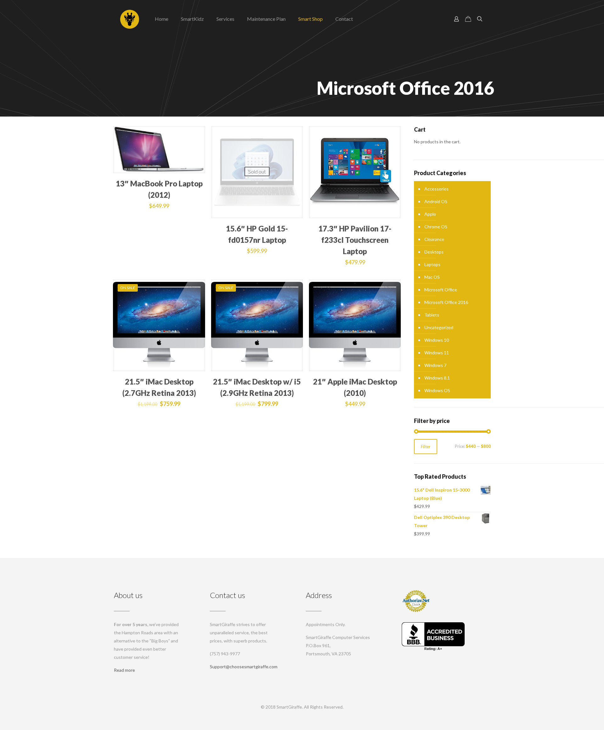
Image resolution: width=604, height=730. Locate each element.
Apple (430, 214)
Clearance (434, 239)
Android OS (435, 201)
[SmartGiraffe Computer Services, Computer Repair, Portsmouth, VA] (433, 636)
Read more (124, 670)
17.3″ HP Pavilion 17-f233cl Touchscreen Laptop (354, 240)
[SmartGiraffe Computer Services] (129, 19)
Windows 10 (436, 340)
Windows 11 (436, 352)
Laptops (432, 264)
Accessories (436, 188)
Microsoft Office (440, 289)
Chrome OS (435, 226)
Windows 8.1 (437, 377)
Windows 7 (435, 365)
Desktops (434, 251)
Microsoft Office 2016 (446, 302)
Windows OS (437, 390)
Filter (425, 446)
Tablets (431, 314)
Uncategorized (438, 327)
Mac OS (432, 277)
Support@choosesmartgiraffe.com (243, 666)
